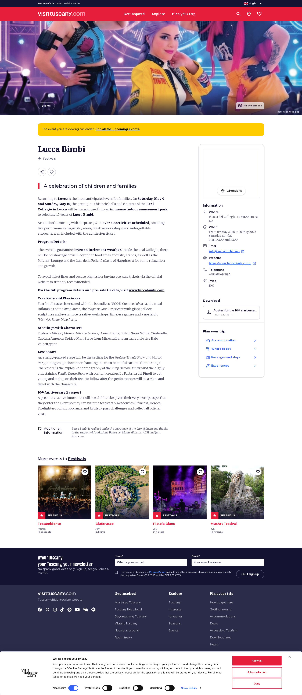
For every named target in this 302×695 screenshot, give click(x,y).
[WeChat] (85, 610)
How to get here (221, 602)
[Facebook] (40, 610)
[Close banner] (289, 657)
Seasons (175, 623)
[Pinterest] (69, 610)
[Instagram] (55, 610)
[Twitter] (47, 610)
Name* (119, 556)
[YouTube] (77, 610)
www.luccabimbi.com (146, 290)
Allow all (257, 660)
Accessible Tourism (224, 630)
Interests (175, 609)
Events (173, 630)
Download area (221, 637)
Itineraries (176, 616)
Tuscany (175, 602)
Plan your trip (221, 594)
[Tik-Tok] (62, 610)
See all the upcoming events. (118, 129)
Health (214, 644)
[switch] (107, 688)
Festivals (77, 458)
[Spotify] (93, 610)
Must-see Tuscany (128, 602)
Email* (196, 556)
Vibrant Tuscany (126, 623)
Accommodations (223, 616)
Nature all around (127, 630)
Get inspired (125, 594)
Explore (175, 594)
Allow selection (257, 672)
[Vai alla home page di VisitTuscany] (61, 14)
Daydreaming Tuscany (131, 616)
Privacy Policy (157, 572)
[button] (231, 312)
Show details (189, 688)
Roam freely (123, 637)
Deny (257, 683)
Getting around (220, 609)
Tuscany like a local (128, 609)
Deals (214, 623)
